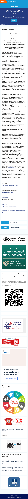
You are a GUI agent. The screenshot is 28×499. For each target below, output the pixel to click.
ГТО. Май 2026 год (11, 1)
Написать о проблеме (10, 378)
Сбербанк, (4, 202)
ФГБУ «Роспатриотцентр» (7, 187)
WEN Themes (18, 497)
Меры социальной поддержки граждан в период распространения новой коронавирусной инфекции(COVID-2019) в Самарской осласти (12, 469)
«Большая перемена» (6, 57)
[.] (14, 4)
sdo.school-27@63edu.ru (8, 17)
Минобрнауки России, (7, 195)
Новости (15, 38)
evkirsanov (15, 36)
